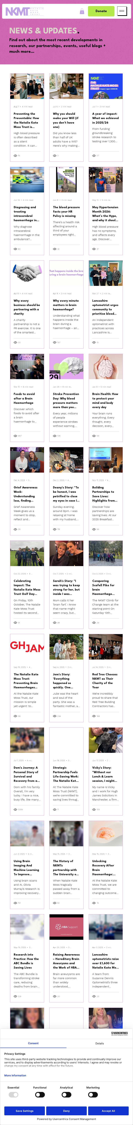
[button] (82, 11)
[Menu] (122, 10)
